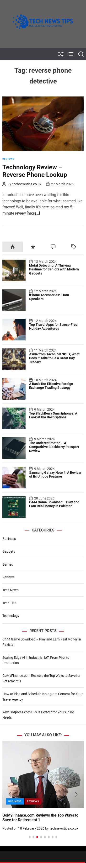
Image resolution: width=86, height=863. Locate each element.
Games (7, 564)
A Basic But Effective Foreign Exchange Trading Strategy (51, 386)
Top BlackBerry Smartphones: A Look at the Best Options (53, 415)
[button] (10, 794)
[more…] (33, 213)
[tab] (12, 247)
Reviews (8, 158)
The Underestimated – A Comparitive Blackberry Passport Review (54, 447)
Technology (10, 616)
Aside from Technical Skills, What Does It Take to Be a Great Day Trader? (54, 358)
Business (9, 539)
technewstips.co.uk (26, 184)
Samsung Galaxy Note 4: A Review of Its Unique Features (55, 475)
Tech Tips (9, 603)
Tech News (10, 590)
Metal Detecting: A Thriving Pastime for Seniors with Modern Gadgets (54, 269)
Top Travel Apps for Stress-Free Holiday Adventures (53, 327)
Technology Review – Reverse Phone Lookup (34, 171)
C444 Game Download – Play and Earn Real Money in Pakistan (54, 504)
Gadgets (8, 551)
